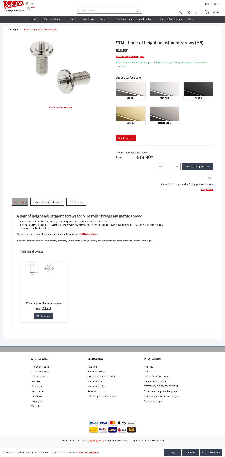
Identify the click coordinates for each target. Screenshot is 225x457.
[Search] (138, 10)
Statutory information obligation (163, 396)
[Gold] (131, 116)
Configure (190, 452)
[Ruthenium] (165, 116)
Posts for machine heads (101, 376)
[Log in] (180, 12)
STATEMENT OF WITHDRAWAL (161, 386)
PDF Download (43, 315)
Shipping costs (39, 376)
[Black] (198, 91)
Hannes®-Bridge (97, 371)
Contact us (37, 386)
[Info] (188, 12)
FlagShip (93, 366)
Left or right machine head (102, 396)
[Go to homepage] (19, 6)
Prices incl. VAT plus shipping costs (130, 56)
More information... (89, 452)
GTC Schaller (151, 371)
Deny (172, 452)
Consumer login (40, 371)
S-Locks (92, 391)
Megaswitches (96, 381)
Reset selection (126, 138)
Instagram (37, 401)
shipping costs (96, 440)
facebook (36, 396)
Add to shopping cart (197, 166)
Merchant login (40, 366)
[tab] (20, 202)
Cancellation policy (155, 381)
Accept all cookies (211, 452)
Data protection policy (156, 376)
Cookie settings (153, 401)
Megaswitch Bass (97, 386)
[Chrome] (165, 91)
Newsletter (37, 391)
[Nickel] (131, 91)
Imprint (148, 366)
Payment (36, 381)
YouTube (36, 406)
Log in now (207, 189)
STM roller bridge (89, 233)
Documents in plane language (161, 391)
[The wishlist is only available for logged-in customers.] (197, 12)
